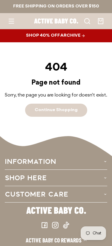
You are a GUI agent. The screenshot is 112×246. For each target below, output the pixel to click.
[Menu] (11, 21)
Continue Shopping (56, 110)
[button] (56, 240)
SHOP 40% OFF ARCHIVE (54, 35)
